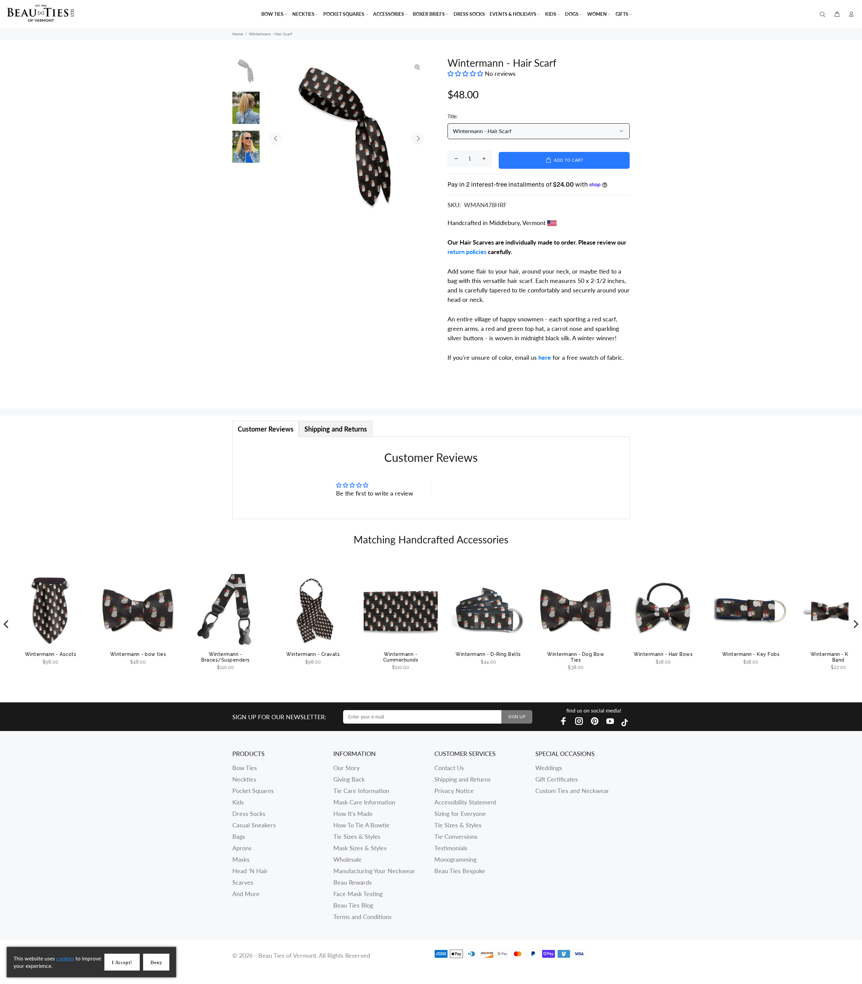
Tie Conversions (455, 836)
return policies (467, 251)
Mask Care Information (364, 802)
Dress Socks (248, 813)
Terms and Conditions (362, 916)
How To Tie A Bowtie (361, 825)
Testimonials (450, 848)
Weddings (548, 767)
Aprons (242, 848)
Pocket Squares (253, 790)
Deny (156, 962)
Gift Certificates (556, 779)
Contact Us (449, 767)
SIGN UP (517, 717)
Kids (238, 802)
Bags (238, 836)
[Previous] (6, 624)
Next (417, 138)
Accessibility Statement (465, 802)
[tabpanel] (431, 478)
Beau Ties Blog (353, 905)
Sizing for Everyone (460, 813)
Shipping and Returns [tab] (335, 429)
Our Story (346, 767)
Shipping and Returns (462, 779)
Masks (241, 859)
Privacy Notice (454, 790)
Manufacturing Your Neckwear (374, 871)
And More (246, 893)
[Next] (855, 624)
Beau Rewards (352, 882)
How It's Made (353, 813)
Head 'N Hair (250, 871)
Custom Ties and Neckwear (572, 790)
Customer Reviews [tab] (266, 429)
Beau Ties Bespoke (459, 871)
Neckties (244, 779)
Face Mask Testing (358, 893)
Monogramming (455, 859)
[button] (466, 73)
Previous (275, 138)
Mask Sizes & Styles (360, 848)
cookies (65, 958)
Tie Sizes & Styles (356, 836)
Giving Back (349, 779)
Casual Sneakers (254, 825)
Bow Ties (244, 767)
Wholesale (347, 859)
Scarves (242, 882)
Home (237, 33)
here (544, 357)
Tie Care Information (361, 790)
